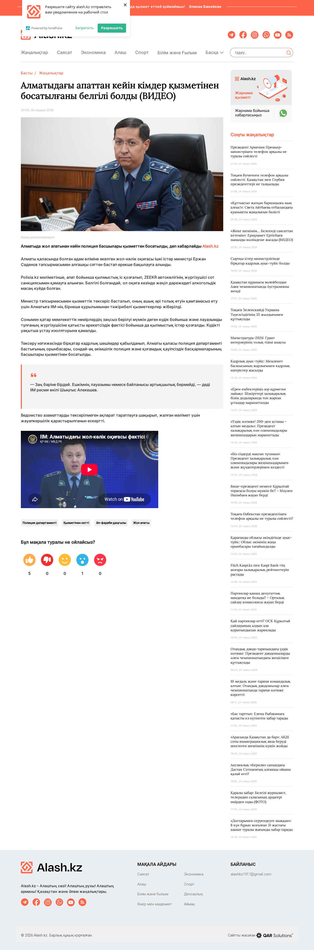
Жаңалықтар (34, 52)
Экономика (93, 52)
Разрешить (112, 27)
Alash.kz (211, 246)
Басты (27, 73)
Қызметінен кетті (76, 523)
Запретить (84, 27)
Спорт (142, 52)
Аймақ (189, 904)
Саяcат (64, 52)
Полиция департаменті (39, 523)
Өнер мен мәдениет (154, 904)
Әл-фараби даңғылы (111, 523)
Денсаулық (193, 894)
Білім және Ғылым (177, 52)
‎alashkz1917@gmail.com (251, 874)
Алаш (120, 52)
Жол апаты (141, 523)
